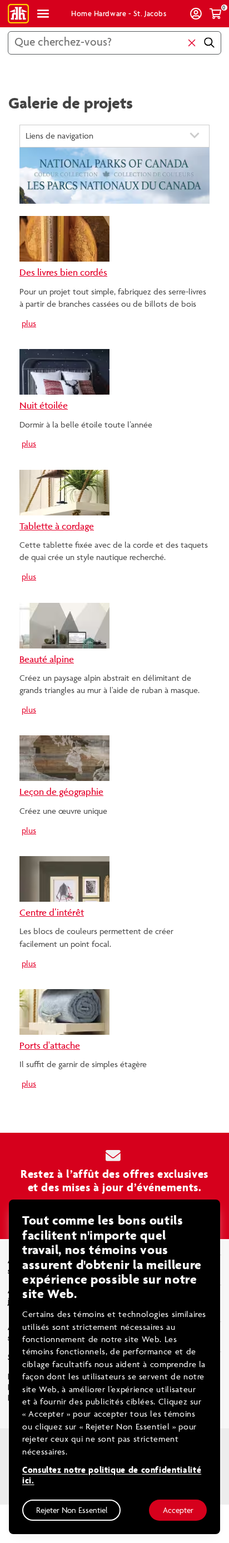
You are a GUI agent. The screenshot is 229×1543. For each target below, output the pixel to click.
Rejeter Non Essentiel (71, 1510)
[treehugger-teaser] (64, 238)
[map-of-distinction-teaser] (64, 757)
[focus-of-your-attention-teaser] (64, 878)
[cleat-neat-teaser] (64, 1010)
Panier (215, 13)
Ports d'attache (49, 1045)
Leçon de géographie (61, 791)
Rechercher (208, 43)
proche (191, 43)
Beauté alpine (46, 659)
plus (29, 323)
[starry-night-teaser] (64, 371)
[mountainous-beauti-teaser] (64, 624)
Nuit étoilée (43, 405)
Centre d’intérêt (51, 912)
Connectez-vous (196, 13)
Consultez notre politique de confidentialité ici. (111, 1475)
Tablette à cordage (56, 526)
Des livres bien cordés (63, 272)
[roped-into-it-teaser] (64, 491)
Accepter (178, 1510)
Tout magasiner (43, 13)
